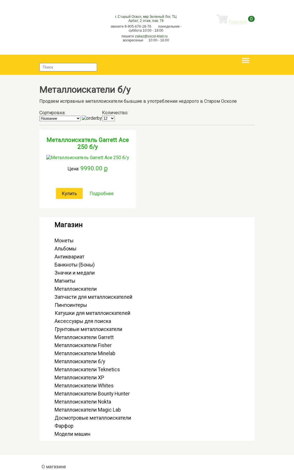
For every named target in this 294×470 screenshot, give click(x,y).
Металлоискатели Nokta (83, 402)
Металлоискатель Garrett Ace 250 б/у (88, 143)
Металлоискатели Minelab (85, 353)
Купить (69, 193)
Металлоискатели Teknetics (87, 369)
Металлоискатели (76, 289)
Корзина (238, 21)
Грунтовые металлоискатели (88, 329)
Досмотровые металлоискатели (93, 418)
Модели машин (72, 434)
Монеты (64, 240)
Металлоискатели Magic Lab (88, 410)
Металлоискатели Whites (84, 386)
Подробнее (102, 193)
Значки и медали (75, 273)
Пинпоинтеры (71, 305)
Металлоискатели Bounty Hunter (92, 394)
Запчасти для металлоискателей (93, 297)
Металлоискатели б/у (80, 361)
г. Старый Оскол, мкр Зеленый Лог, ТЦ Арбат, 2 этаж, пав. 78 (146, 19)
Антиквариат (69, 257)
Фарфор (64, 426)
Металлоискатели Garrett (84, 337)
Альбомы (65, 249)
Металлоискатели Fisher (83, 345)
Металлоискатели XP (79, 377)
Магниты (65, 281)
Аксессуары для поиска (83, 321)
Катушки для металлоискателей (92, 313)
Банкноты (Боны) (75, 265)
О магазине (54, 466)
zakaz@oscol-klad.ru (151, 36)
